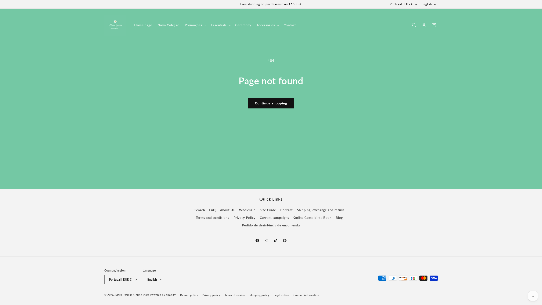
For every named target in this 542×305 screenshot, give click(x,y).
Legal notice (281, 295)
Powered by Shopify (163, 295)
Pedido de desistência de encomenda (271, 225)
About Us (227, 210)
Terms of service (235, 295)
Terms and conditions (212, 217)
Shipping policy (259, 295)
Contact (286, 210)
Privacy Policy (245, 217)
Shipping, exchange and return (320, 210)
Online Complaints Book (312, 217)
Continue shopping (271, 103)
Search (200, 210)
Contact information (306, 295)
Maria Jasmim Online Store (132, 295)
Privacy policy (211, 295)
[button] (195, 25)
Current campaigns (274, 217)
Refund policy (189, 295)
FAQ (212, 210)
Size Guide (268, 210)
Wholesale (247, 210)
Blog (339, 217)
